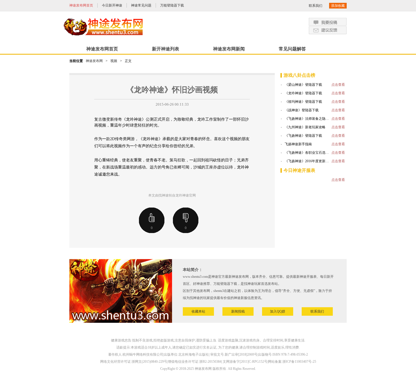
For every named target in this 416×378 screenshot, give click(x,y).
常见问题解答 (292, 48)
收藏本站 (198, 311)
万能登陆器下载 (172, 5)
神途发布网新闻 (229, 48)
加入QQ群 (277, 311)
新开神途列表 (165, 48)
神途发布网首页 (81, 5)
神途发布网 (94, 61)
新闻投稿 (238, 311)
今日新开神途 (112, 5)
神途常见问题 (141, 5)
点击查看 (338, 85)
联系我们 (315, 6)
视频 (113, 61)
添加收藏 (338, 6)
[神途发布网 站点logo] (103, 26)
